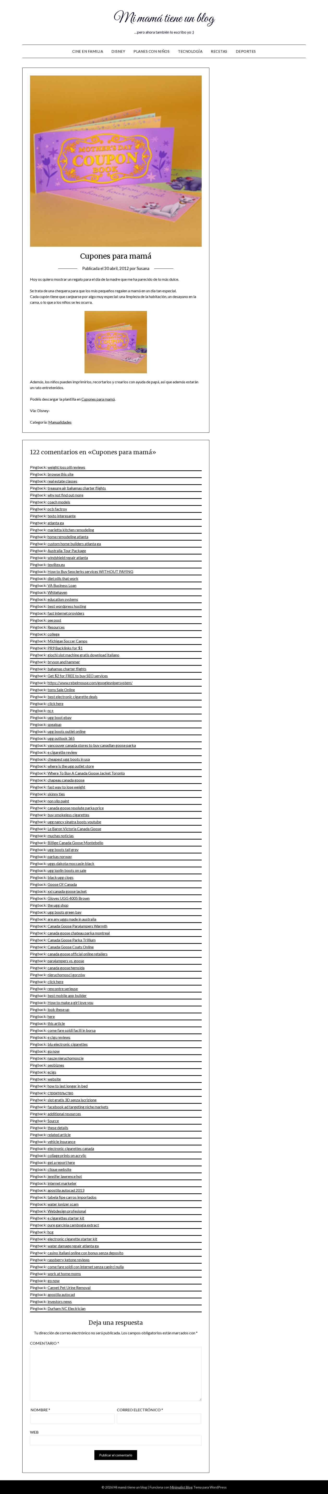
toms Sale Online (61, 689)
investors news (60, 1301)
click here (55, 703)
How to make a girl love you (70, 1002)
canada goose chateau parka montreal (79, 933)
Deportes (246, 51)
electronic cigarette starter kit (72, 1239)
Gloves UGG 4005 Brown (69, 898)
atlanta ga (56, 522)
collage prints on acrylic (67, 1155)
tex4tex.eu (56, 564)
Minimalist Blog (181, 1487)
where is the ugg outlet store (71, 766)
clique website (59, 1169)
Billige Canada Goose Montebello (75, 842)
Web (34, 1432)
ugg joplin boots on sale (67, 870)
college (54, 634)
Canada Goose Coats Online (71, 947)
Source (53, 1120)
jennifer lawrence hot (65, 1176)
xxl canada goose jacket (67, 891)
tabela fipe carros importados (72, 1197)
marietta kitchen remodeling (71, 529)
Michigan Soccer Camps (67, 641)
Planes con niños (152, 51)
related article (59, 1134)
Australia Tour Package (67, 550)
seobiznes (56, 1065)
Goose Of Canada (62, 884)
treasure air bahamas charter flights (77, 488)
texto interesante (62, 516)
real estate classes (62, 481)
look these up (58, 1009)
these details (58, 1127)
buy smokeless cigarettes (68, 814)
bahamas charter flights (67, 668)
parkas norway (60, 856)
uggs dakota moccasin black (71, 863)
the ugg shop (58, 905)
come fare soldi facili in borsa (72, 1030)
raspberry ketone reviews (69, 1259)
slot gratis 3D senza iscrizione (72, 1099)
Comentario (44, 1343)
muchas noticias (61, 835)
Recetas (219, 51)
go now (54, 1051)
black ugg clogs (60, 877)
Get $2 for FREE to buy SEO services (78, 675)
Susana (143, 268)
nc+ (51, 710)
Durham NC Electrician (66, 1308)
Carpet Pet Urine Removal (69, 1287)
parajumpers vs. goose (66, 960)
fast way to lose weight (66, 787)
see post (54, 620)
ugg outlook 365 (61, 738)
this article (56, 1023)
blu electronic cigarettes (68, 1044)
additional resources (64, 1113)
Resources (56, 627)
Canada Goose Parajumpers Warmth (77, 926)
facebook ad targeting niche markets (78, 1106)
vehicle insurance (61, 1141)
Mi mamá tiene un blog (164, 18)
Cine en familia (87, 51)
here (51, 1016)
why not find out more (65, 495)
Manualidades (60, 422)
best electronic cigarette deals (72, 696)
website (54, 1079)
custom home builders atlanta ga (74, 543)
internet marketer (62, 1183)
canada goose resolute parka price (76, 807)
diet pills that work (63, 578)
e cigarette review (62, 752)
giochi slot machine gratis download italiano (83, 655)
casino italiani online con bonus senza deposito (85, 1252)
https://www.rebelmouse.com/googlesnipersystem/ (90, 682)
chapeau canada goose (66, 780)
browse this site (60, 474)
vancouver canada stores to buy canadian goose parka (92, 745)
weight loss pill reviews (66, 467)
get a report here (61, 1162)
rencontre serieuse (63, 988)
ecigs (52, 1072)
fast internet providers (66, 613)
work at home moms (64, 1273)
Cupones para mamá (98, 399)
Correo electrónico (140, 1409)
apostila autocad (61, 1294)
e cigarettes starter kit (66, 1218)
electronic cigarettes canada (71, 1148)
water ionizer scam (63, 1204)
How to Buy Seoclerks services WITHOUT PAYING (90, 571)
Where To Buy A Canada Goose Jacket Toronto (86, 773)
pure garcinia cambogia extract (73, 1225)
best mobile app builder (67, 995)
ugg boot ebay (60, 717)
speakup (54, 724)
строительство (60, 1093)
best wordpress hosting (67, 606)
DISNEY (118, 51)
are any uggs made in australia (72, 919)
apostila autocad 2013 (66, 1190)
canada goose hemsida (66, 967)
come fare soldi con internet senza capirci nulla (86, 1266)
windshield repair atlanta (68, 557)
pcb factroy (57, 509)
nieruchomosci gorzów (66, 974)
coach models (59, 502)
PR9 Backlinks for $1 (65, 648)
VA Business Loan (62, 585)
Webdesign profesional (67, 1211)
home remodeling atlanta (68, 536)
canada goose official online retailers (78, 953)
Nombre (40, 1409)
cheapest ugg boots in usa (69, 759)
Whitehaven (57, 592)
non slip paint (58, 801)
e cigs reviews (59, 1037)
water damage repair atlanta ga (73, 1245)
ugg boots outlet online (66, 731)
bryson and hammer (64, 661)
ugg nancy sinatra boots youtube (74, 821)
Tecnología (190, 51)
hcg (51, 1232)
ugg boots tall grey (63, 849)
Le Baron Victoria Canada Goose (74, 828)
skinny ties (56, 794)
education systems (63, 599)
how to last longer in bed (68, 1086)
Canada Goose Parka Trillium (72, 940)
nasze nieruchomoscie (66, 1058)
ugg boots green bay (64, 912)
